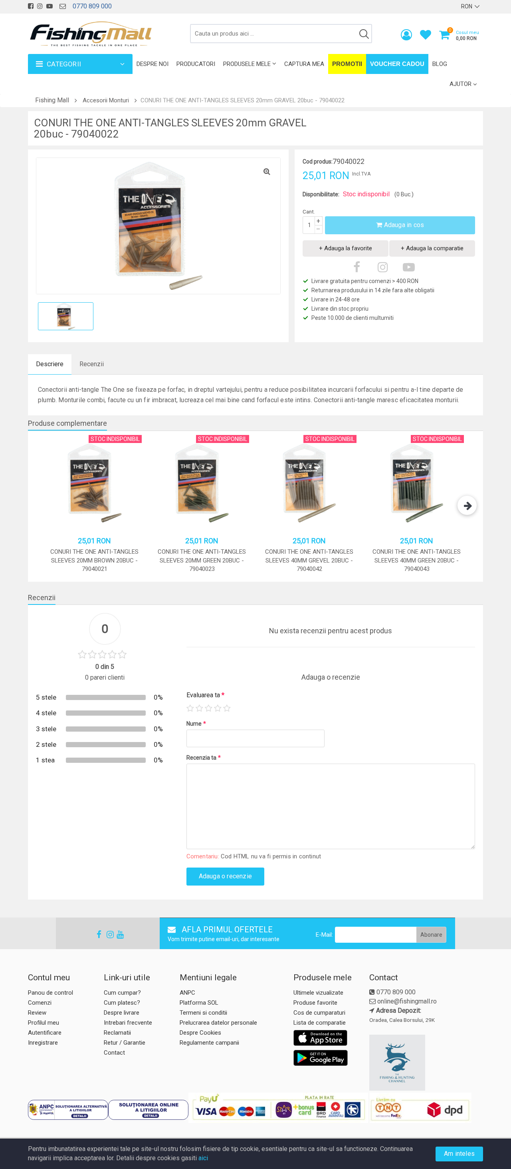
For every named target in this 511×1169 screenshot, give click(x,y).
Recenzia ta (203, 757)
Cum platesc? (122, 1002)
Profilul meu (43, 1022)
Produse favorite (315, 1002)
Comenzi (39, 1002)
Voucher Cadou (397, 63)
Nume (196, 723)
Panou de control (50, 992)
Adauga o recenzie (225, 876)
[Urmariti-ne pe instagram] (40, 6)
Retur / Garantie (124, 1042)
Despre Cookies (200, 1032)
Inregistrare (43, 1042)
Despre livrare (121, 1012)
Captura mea (304, 64)
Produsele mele (247, 64)
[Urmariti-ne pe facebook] (31, 6)
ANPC (187, 992)
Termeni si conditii (203, 1012)
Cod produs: (318, 161)
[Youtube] (116, 935)
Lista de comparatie (319, 1022)
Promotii (347, 63)
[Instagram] (106, 935)
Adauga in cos (403, 225)
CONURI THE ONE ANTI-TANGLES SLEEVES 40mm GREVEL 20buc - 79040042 (309, 560)
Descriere (49, 364)
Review (37, 1012)
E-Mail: (324, 934)
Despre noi (152, 64)
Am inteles (459, 1153)
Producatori (195, 64)
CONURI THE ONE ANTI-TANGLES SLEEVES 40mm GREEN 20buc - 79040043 (416, 560)
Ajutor (460, 84)
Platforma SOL (199, 1002)
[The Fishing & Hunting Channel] (425, 1063)
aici (203, 1158)
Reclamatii (117, 1032)
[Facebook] (96, 935)
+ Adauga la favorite (345, 248)
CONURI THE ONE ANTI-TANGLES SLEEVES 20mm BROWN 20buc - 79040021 (94, 560)
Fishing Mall (52, 100)
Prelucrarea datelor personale (218, 1022)
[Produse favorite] (425, 36)
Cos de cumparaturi (319, 1012)
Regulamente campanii (209, 1042)
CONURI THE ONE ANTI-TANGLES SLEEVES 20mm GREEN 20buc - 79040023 (202, 560)
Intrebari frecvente (128, 1022)
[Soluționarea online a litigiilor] (148, 1110)
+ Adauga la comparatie (432, 248)
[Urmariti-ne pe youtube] (49, 6)
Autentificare (44, 1032)
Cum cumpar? (122, 992)
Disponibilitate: (321, 194)
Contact (114, 1052)
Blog (439, 64)
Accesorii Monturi (106, 100)
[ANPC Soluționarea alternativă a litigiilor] (68, 1110)
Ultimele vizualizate (318, 992)
